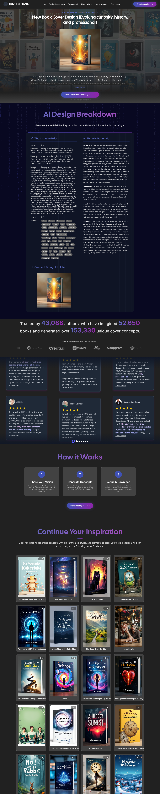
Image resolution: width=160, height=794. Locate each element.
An (67, 244)
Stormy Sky (71, 224)
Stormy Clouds (61, 234)
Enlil (72, 244)
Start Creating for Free (80, 506)
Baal (55, 251)
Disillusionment (68, 231)
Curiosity (51, 221)
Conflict (55, 224)
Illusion (59, 231)
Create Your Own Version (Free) (78, 95)
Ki (65, 248)
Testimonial (73, 4)
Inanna (44, 248)
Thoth (54, 238)
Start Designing (143, 4)
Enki (51, 248)
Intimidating (46, 238)
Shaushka (68, 255)
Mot (69, 251)
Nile (43, 241)
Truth (62, 224)
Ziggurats (55, 258)
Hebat (52, 255)
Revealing (54, 244)
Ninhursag (58, 248)
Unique (44, 231)
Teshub (44, 255)
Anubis (44, 251)
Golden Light (53, 227)
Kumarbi (59, 255)
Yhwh (62, 244)
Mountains (60, 221)
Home (43, 4)
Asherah (62, 251)
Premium (45, 234)
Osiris (54, 241)
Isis (60, 241)
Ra (49, 241)
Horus (71, 248)
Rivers (52, 231)
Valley (44, 227)
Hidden (61, 238)
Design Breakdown (57, 4)
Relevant (45, 244)
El (50, 251)
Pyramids (63, 227)
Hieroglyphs (70, 238)
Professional (46, 224)
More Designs (101, 4)
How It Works (86, 4)
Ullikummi (45, 258)
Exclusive (67, 241)
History (69, 221)
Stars (44, 221)
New (52, 234)
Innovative (72, 227)
